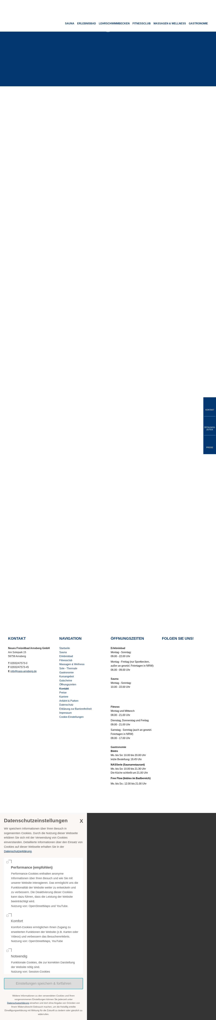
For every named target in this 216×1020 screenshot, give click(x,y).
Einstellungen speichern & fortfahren (43, 983)
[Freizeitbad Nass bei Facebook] (164, 649)
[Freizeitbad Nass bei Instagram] (172, 649)
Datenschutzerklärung (18, 851)
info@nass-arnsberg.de (109, 157)
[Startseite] (31, 8)
